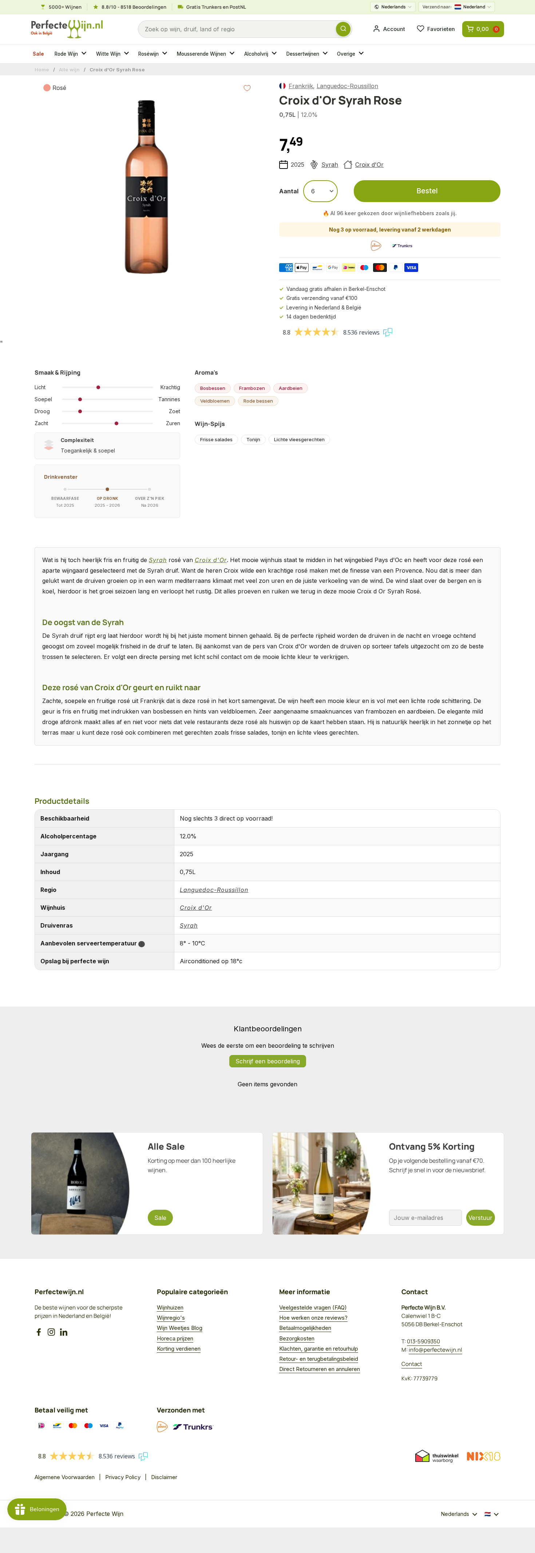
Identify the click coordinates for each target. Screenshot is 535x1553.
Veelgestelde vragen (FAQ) (313, 1307)
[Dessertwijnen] (326, 53)
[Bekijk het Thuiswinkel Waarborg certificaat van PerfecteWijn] (436, 1456)
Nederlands (393, 7)
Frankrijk (301, 86)
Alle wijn (69, 69)
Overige (346, 54)
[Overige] (362, 53)
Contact (411, 1364)
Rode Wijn (66, 54)
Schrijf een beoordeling (267, 1061)
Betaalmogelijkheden (305, 1327)
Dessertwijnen (302, 54)
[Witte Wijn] (127, 53)
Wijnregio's (171, 1317)
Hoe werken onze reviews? (313, 1317)
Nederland (454, 7)
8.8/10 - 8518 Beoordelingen (134, 7)
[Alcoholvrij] (275, 53)
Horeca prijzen (175, 1338)
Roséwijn (148, 54)
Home (42, 69)
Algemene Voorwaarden (65, 1477)
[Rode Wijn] (85, 53)
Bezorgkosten (296, 1338)
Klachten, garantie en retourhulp (318, 1348)
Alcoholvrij (256, 54)
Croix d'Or (369, 164)
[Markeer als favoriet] (247, 88)
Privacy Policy (122, 1477)
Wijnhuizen (170, 1307)
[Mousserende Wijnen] (233, 53)
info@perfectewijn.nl (435, 1350)
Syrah (329, 164)
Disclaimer (164, 1477)
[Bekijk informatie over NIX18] (483, 1456)
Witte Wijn (108, 54)
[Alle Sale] (147, 1183)
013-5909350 (423, 1341)
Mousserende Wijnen (201, 54)
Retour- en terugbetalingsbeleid (318, 1358)
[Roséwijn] (165, 53)
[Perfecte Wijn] (67, 29)
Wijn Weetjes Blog (179, 1327)
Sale (38, 54)
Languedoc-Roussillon (347, 86)
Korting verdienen (179, 1348)
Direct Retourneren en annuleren (319, 1369)
